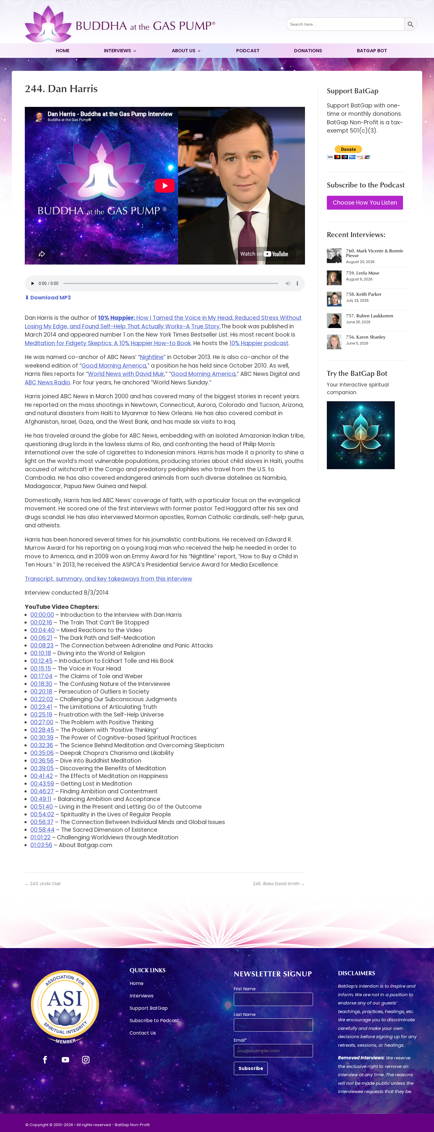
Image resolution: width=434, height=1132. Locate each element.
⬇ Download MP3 (48, 297)
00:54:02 (42, 814)
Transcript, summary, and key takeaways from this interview (108, 579)
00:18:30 (41, 684)
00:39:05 (42, 768)
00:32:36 (41, 745)
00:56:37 (41, 822)
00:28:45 (42, 730)
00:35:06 (42, 753)
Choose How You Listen (365, 203)
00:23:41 (41, 707)
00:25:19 (41, 715)
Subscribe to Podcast (154, 1021)
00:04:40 (42, 630)
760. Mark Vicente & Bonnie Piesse (374, 253)
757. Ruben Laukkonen (369, 315)
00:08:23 (41, 646)
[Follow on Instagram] (85, 1060)
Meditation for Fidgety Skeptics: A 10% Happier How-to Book (108, 343)
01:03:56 (41, 845)
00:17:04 (41, 676)
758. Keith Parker (363, 294)
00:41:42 (41, 776)
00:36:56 (42, 761)
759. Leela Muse (362, 273)
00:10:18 (40, 653)
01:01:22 (40, 837)
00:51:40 (41, 807)
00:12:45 (41, 661)
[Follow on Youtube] (65, 1060)
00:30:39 (41, 738)
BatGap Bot (372, 51)
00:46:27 (42, 791)
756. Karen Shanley (365, 337)
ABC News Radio (47, 382)
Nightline (152, 357)
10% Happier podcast (258, 343)
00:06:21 (41, 638)
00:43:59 (42, 784)
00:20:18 (41, 692)
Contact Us (143, 1033)
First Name (245, 989)
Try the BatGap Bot (357, 373)
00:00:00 (42, 615)
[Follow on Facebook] (45, 1060)
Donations (308, 51)
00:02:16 (41, 623)
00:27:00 (41, 722)
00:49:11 (40, 799)
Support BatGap (149, 1009)
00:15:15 (40, 669)
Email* (240, 1040)
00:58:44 (42, 830)
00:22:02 (41, 699)
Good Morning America (113, 366)
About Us (183, 51)
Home (62, 51)
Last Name (245, 1014)
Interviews (117, 51)
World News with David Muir (126, 374)
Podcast (248, 51)
